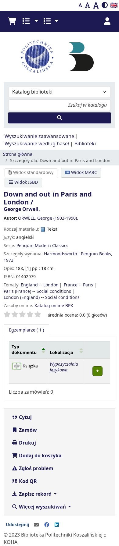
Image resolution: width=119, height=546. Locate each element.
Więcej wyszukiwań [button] (42, 507)
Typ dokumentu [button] (24, 350)
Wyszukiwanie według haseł (37, 143)
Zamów (27, 430)
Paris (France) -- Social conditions (37, 291)
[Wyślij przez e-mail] (36, 525)
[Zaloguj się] (107, 21)
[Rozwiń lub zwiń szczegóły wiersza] (97, 371)
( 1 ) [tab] (26, 330)
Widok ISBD (25, 182)
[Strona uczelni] (37, 57)
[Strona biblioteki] (81, 56)
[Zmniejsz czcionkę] (80, 5)
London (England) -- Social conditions (42, 297)
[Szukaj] (59, 117)
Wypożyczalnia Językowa (64, 367)
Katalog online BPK (53, 306)
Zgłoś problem (35, 468)
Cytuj (25, 417)
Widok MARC (83, 172)
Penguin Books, (96, 254)
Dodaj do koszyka (40, 455)
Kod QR (27, 481)
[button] (12, 21)
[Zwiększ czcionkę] (96, 5)
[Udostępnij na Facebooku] (46, 525)
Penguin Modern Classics (42, 246)
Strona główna (17, 154)
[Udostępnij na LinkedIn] (57, 525)
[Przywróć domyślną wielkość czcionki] (88, 5)
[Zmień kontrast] (104, 5)
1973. (9, 260)
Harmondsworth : (62, 254)
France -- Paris (78, 285)
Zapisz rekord (35, 494)
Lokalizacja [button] (61, 352)
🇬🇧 (114, 5)
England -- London (40, 285)
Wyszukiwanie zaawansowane (39, 136)
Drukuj (27, 443)
